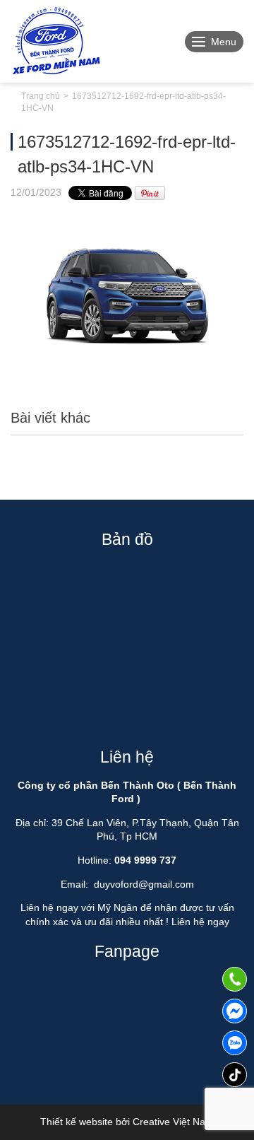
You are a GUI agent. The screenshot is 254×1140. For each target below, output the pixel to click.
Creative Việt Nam (173, 1121)
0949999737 (234, 1042)
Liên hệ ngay (200, 921)
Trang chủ (40, 96)
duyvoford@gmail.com (144, 884)
